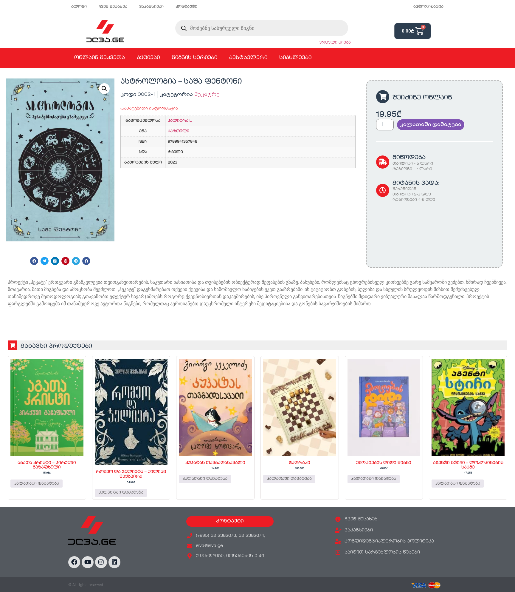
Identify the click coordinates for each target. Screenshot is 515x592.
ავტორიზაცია (428, 7)
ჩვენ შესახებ (113, 7)
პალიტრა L (180, 121)
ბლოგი (79, 7)
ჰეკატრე (207, 94)
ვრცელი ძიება (335, 42)
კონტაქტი (186, 7)
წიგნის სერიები (194, 58)
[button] (104, 88)
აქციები (148, 58)
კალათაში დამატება (430, 124)
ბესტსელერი (248, 58)
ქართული (178, 131)
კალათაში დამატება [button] (36, 483)
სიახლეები (295, 58)
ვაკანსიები (151, 7)
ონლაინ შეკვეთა (99, 58)
